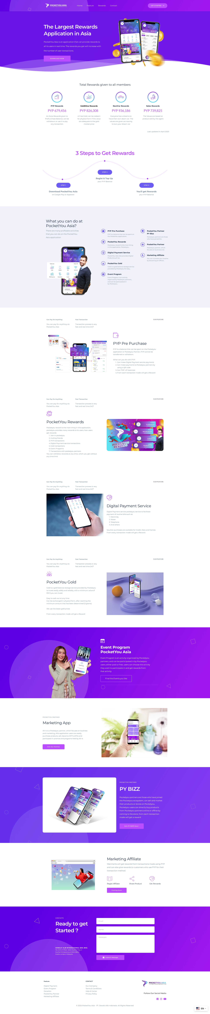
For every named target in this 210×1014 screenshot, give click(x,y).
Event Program (50, 988)
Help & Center (91, 991)
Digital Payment (50, 986)
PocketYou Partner (51, 994)
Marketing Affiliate (51, 996)
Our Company (91, 986)
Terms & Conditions (94, 988)
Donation (48, 991)
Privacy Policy (91, 994)
